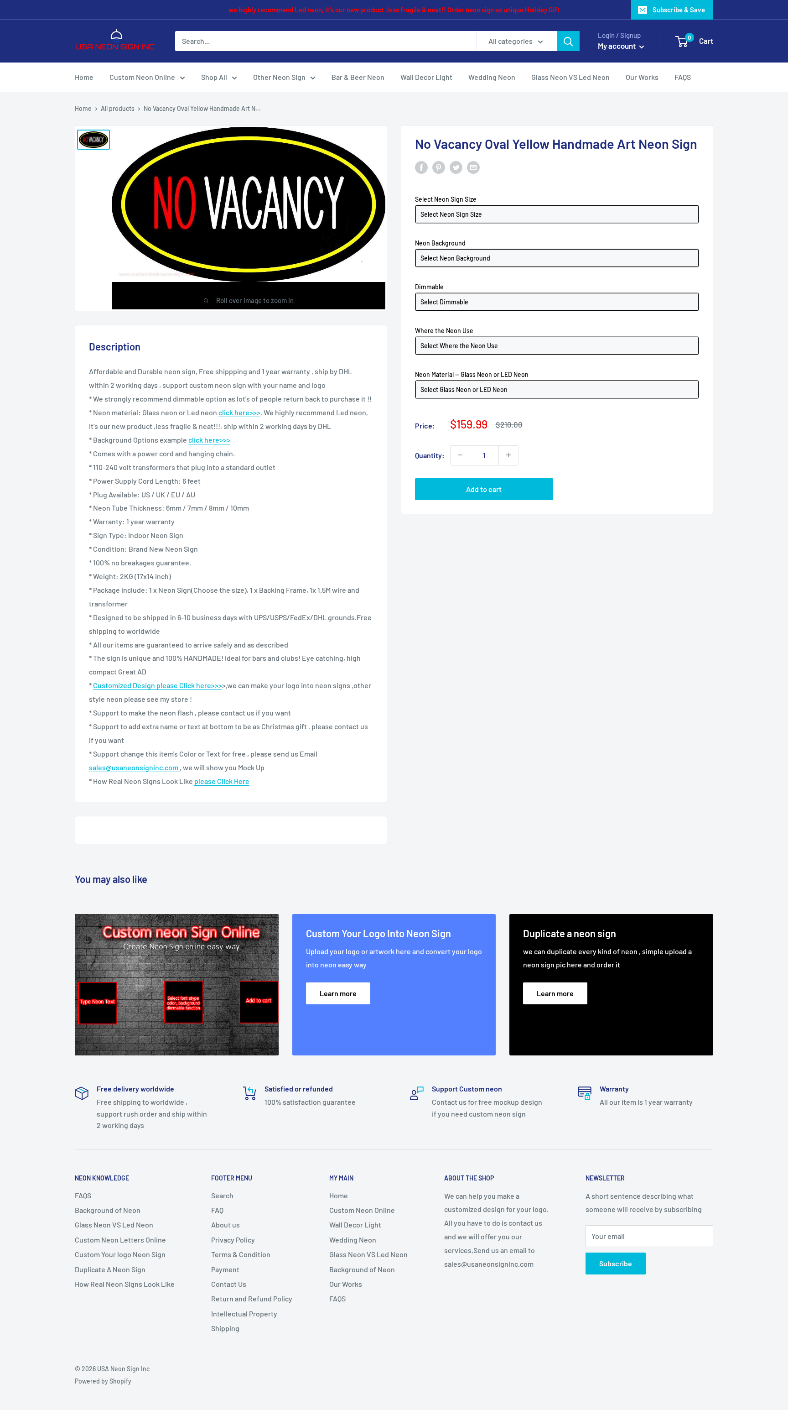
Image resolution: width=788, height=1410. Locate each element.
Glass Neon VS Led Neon (570, 77)
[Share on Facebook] (421, 167)
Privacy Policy (233, 1239)
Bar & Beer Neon (358, 77)
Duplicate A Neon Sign (110, 1269)
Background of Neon (107, 1210)
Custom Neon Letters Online (120, 1239)
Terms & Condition (240, 1254)
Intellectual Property (244, 1313)
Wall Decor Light (426, 77)
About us (225, 1224)
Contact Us (228, 1283)
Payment (225, 1269)
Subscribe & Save (679, 9)
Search (222, 1195)
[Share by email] (473, 167)
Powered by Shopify (103, 1381)
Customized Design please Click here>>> (157, 685)
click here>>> (239, 412)
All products (118, 108)
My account (617, 45)
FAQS (682, 77)
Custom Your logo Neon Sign (120, 1254)
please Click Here (221, 781)
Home (84, 77)
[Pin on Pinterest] (438, 167)
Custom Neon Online (142, 77)
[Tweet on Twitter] (456, 167)
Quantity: (430, 454)
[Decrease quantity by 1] (460, 455)
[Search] (568, 41)
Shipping (225, 1328)
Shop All (214, 77)
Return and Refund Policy (251, 1298)
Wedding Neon (491, 77)
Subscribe (615, 1263)
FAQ (217, 1210)
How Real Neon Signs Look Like (125, 1283)
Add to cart (484, 488)
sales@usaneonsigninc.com (134, 767)
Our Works (642, 77)
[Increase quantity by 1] (508, 455)
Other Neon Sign (279, 77)
